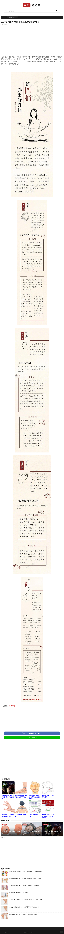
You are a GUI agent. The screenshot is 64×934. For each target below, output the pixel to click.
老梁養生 (12, 706)
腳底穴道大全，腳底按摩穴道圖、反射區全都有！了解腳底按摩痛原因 (26, 871)
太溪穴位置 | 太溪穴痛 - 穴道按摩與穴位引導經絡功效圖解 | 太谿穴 (25, 900)
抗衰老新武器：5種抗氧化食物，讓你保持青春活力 (52, 832)
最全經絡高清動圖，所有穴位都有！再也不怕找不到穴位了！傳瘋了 (25, 878)
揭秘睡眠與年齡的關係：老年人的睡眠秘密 (32, 832)
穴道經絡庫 (7, 932)
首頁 (3, 17)
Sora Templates (20, 932)
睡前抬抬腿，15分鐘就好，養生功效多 (18, 893)
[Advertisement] (32, 43)
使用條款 (31, 932)
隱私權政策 (26, 932)
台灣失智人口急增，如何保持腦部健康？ (11, 832)
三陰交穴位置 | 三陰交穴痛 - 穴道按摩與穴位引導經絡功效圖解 (24, 907)
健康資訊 (5, 24)
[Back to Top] (61, 932)
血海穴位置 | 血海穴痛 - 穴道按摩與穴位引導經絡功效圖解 (23, 914)
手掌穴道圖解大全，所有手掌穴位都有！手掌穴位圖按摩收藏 (24, 885)
